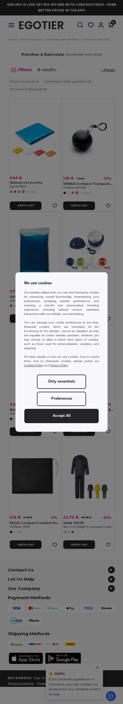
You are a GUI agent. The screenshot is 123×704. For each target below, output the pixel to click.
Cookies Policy (33, 365)
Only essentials (61, 381)
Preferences (61, 399)
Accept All (62, 416)
